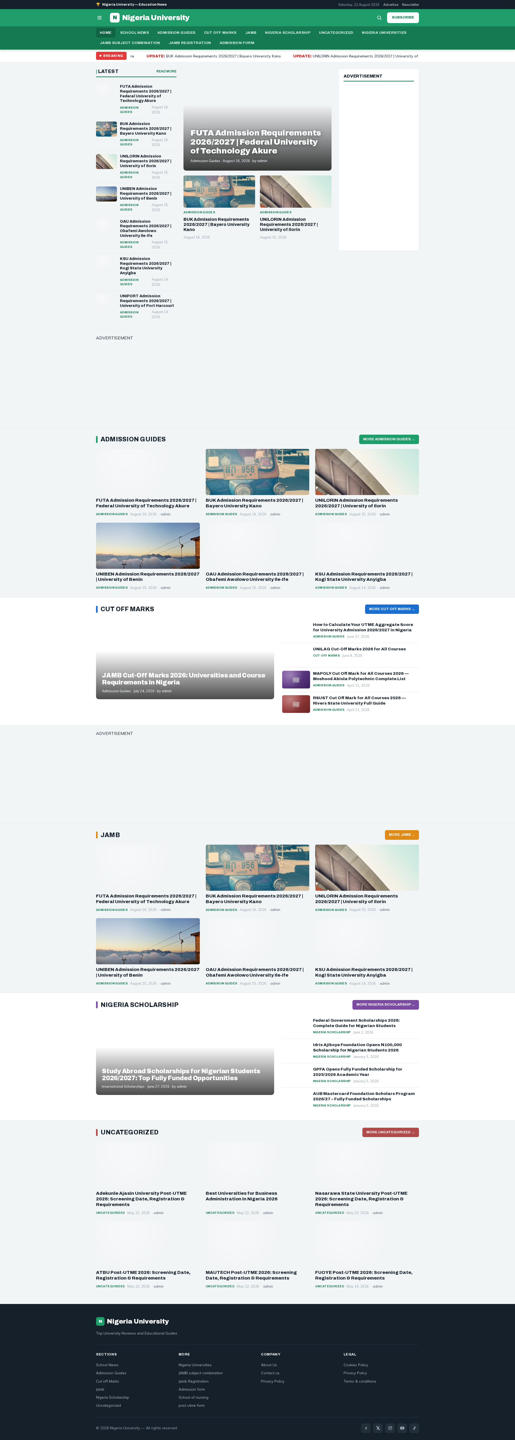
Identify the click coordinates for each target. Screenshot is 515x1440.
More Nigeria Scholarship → (385, 1004)
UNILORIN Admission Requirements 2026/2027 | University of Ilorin (285, 56)
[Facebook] (366, 1428)
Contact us (270, 1373)
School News (134, 33)
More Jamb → (402, 835)
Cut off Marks (220, 33)
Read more (166, 71)
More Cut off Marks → (392, 609)
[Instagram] (390, 1428)
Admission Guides (176, 33)
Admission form (237, 43)
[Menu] (99, 17)
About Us (269, 1364)
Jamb (251, 33)
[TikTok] (414, 1428)
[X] (378, 1428)
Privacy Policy (272, 1381)
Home (106, 33)
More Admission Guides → (389, 439)
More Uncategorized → (390, 1132)
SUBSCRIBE (403, 17)
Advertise (390, 4)
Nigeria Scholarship (287, 33)
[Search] (379, 17)
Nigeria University (151, 18)
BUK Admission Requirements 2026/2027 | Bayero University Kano (138, 56)
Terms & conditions (360, 1381)
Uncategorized (336, 33)
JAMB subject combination (130, 43)
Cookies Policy (356, 1364)
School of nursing (193, 1397)
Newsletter (410, 4)
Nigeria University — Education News (131, 4)
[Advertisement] (379, 165)
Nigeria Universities (384, 33)
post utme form (192, 1405)
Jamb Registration (190, 43)
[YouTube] (402, 1428)
